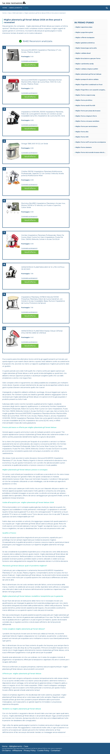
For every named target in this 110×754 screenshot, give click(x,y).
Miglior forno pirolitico (84, 100)
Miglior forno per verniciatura (86, 126)
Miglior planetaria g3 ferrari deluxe (88, 74)
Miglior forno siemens (84, 147)
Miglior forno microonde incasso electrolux (91, 152)
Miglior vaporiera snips (84, 27)
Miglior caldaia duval (83, 53)
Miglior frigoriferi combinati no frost (89, 84)
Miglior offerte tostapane (85, 37)
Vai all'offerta (29, 65)
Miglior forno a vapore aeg (85, 95)
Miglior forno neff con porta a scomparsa (91, 142)
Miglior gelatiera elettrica (85, 43)
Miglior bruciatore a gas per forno (88, 58)
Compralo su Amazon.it (29, 61)
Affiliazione (17, 750)
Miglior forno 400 (82, 137)
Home (4, 8)
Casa (26, 8)
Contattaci (55, 750)
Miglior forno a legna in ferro (86, 116)
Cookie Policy (43, 750)
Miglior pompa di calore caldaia (87, 79)
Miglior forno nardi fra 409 (85, 105)
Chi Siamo (6, 750)
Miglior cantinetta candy (85, 64)
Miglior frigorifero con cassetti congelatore (91, 90)
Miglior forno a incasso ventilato (87, 121)
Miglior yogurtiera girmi (84, 32)
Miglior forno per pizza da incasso (88, 111)
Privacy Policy (30, 750)
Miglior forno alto (82, 131)
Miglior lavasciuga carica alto (86, 48)
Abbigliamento (15, 8)
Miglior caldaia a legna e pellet (87, 69)
